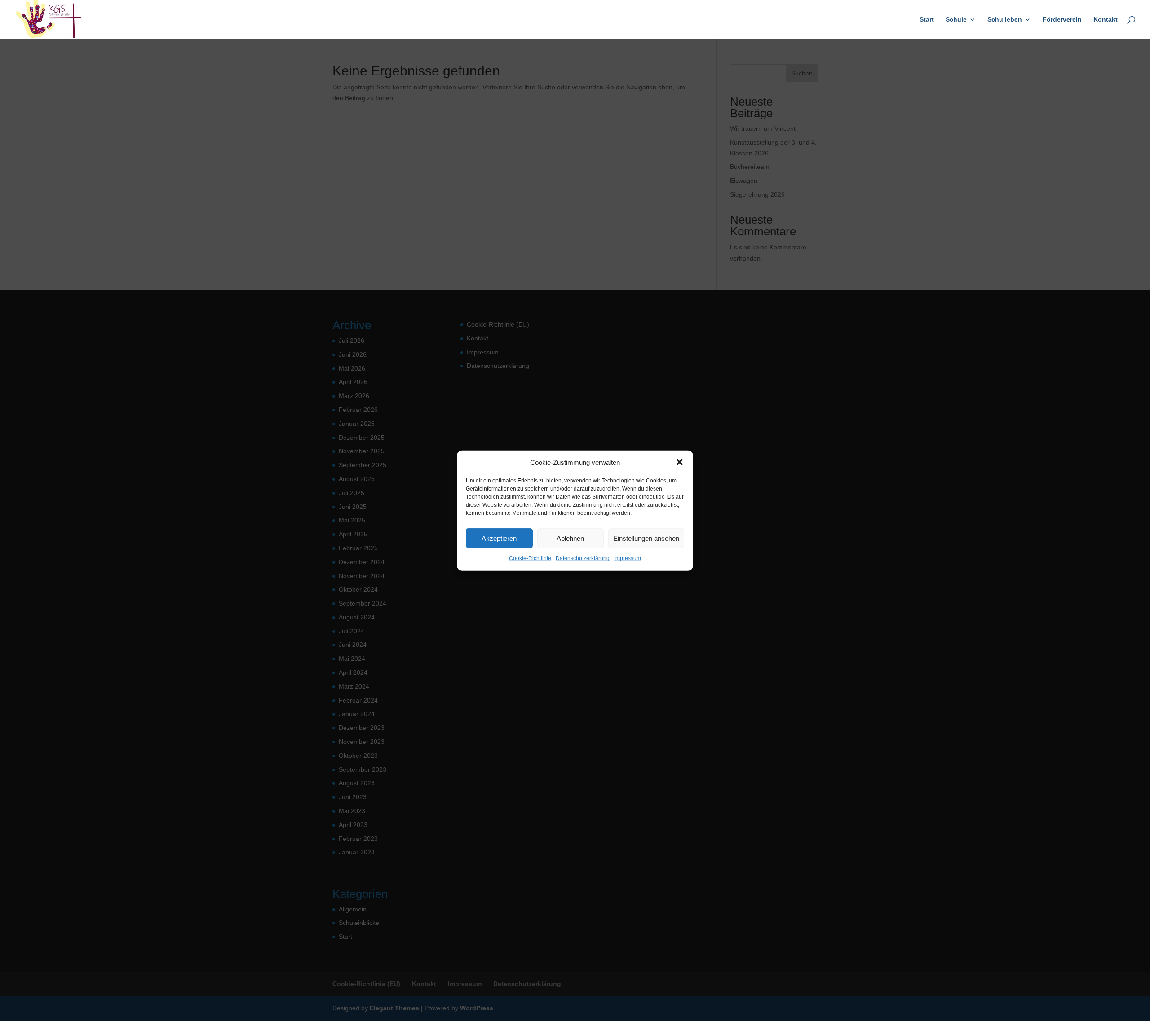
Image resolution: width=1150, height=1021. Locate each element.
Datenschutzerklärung (583, 558)
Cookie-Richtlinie (530, 558)
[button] (679, 462)
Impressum (627, 558)
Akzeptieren (499, 538)
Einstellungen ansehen (646, 538)
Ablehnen (570, 538)
